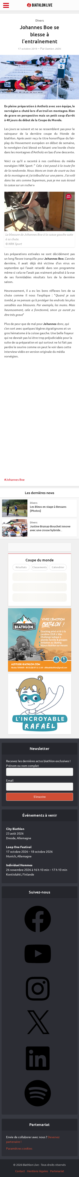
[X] (37, 1038)
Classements (39, 567)
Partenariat (57, 1171)
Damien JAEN (53, 48)
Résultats (21, 567)
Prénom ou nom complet (22, 765)
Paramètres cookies (19, 1148)
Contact (20, 1171)
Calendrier (58, 567)
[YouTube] (37, 968)
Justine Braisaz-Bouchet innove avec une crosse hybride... (50, 528)
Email (9, 780)
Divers (39, 20)
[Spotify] (37, 1108)
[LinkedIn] (37, 1073)
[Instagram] (37, 1003)
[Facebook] (37, 933)
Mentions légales (37, 1171)
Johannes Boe (15, 479)
